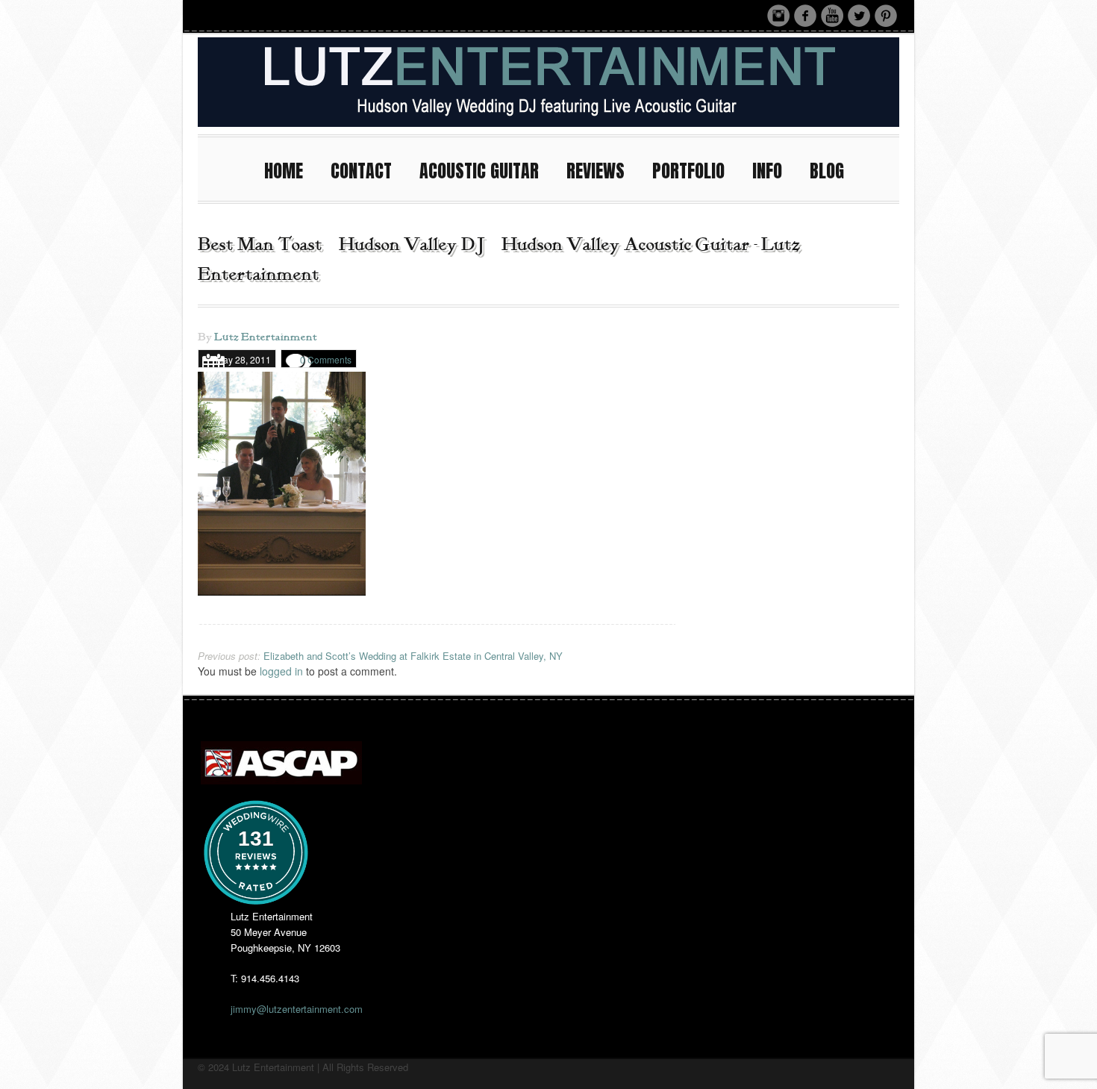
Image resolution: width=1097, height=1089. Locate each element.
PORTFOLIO (688, 170)
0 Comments (325, 359)
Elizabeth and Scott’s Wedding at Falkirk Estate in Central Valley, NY (380, 656)
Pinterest (886, 15)
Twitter (859, 15)
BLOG (827, 170)
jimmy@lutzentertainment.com (297, 1009)
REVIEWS (595, 170)
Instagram (778, 15)
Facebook (805, 15)
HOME (283, 170)
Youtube (832, 15)
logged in (281, 671)
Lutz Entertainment (265, 337)
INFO (767, 170)
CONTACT (361, 170)
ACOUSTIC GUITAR (479, 170)
